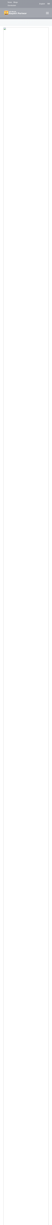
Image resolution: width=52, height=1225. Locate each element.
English (42, 4)
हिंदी (48, 4)
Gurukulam (12, 5)
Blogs (15, 2)
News (10, 2)
